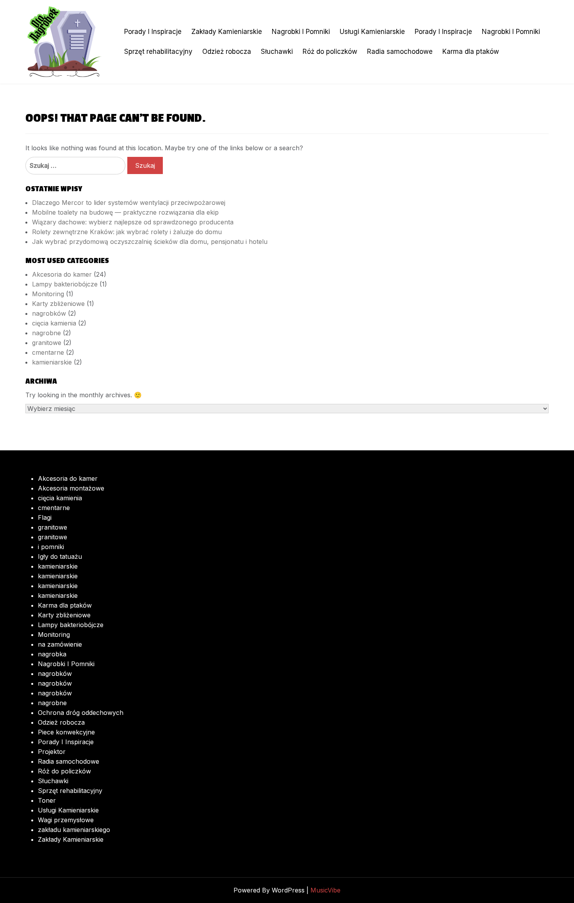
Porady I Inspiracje (153, 32)
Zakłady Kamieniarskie (226, 32)
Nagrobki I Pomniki (301, 32)
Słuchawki (277, 51)
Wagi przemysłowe (66, 820)
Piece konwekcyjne (66, 732)
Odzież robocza (226, 51)
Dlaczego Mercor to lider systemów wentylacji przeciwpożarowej (128, 202)
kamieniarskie (52, 362)
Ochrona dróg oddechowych (80, 712)
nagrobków (49, 313)
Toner (47, 800)
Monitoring (48, 294)
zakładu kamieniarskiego (74, 830)
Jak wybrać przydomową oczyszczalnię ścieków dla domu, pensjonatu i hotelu (149, 241)
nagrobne (46, 333)
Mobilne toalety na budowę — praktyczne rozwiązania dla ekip (125, 212)
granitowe (46, 343)
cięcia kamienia (54, 323)
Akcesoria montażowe (71, 488)
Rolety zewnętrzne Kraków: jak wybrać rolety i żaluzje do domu (127, 232)
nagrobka (52, 654)
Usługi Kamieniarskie (372, 32)
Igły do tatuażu (60, 556)
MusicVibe (325, 890)
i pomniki (51, 547)
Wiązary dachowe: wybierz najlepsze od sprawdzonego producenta (133, 222)
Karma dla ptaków (470, 51)
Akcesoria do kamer (62, 274)
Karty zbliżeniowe (58, 304)
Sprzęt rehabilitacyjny (158, 51)
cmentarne (48, 352)
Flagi (45, 517)
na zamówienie (60, 644)
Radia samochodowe (400, 51)
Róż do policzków (330, 51)
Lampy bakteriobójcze (65, 284)
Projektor (52, 751)
